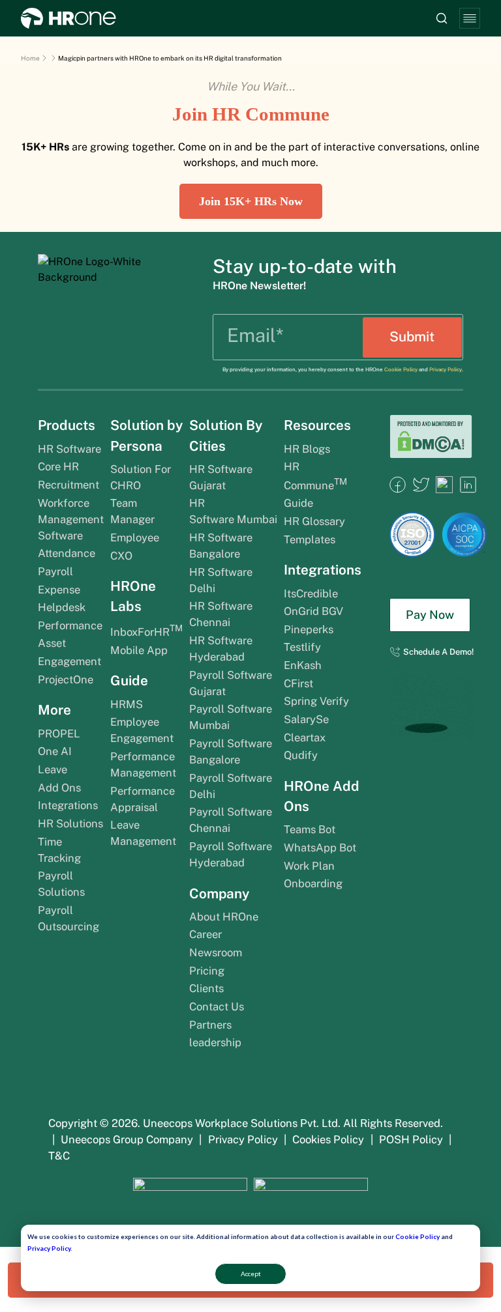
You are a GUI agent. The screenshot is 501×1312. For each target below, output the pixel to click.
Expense (59, 589)
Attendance (66, 553)
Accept (251, 1273)
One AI (55, 751)
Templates (309, 539)
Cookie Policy (417, 1236)
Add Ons (59, 787)
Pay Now (430, 614)
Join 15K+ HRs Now (251, 201)
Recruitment (68, 484)
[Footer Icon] (397, 489)
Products (66, 425)
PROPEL (59, 733)
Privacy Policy (48, 1248)
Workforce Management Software (71, 519)
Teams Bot (309, 829)
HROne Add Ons (321, 796)
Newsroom (215, 952)
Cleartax (305, 737)
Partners (210, 1024)
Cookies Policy (328, 1139)
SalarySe (306, 719)
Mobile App (139, 650)
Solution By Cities (225, 435)
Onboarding (313, 883)
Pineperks (308, 629)
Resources (317, 425)
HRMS (126, 704)
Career (205, 934)
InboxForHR (146, 631)
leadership (215, 1042)
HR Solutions (70, 823)
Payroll (55, 571)
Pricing (206, 970)
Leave (52, 769)
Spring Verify (316, 700)
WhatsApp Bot (320, 847)
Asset (53, 642)
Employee (134, 537)
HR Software (69, 448)
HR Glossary (314, 521)
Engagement (69, 661)
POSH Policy (411, 1139)
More (54, 710)
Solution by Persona (146, 435)
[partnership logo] (190, 1195)
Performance (70, 625)
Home (30, 58)
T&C (59, 1155)
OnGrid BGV (313, 611)
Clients (206, 988)
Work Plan (310, 865)
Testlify (302, 646)
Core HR (58, 466)
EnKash (303, 665)
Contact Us (216, 1006)
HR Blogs (307, 448)
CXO (121, 555)
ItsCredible (311, 593)
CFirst (298, 683)
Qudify (301, 755)
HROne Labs (133, 596)
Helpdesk (61, 607)
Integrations (68, 805)
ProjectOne (65, 679)
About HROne (223, 916)
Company (219, 893)
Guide (129, 680)
